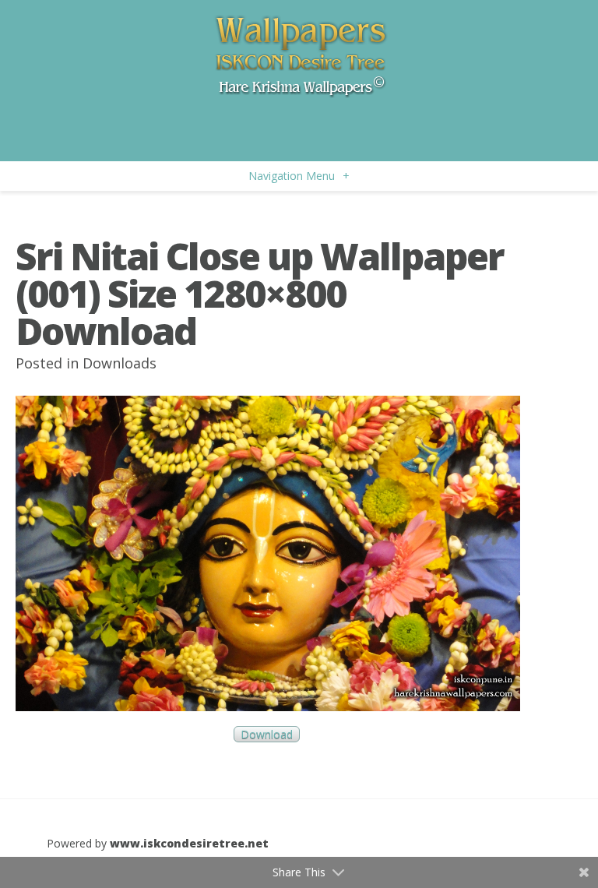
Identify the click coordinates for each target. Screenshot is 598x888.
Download (267, 734)
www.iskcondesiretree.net (189, 843)
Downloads (120, 363)
